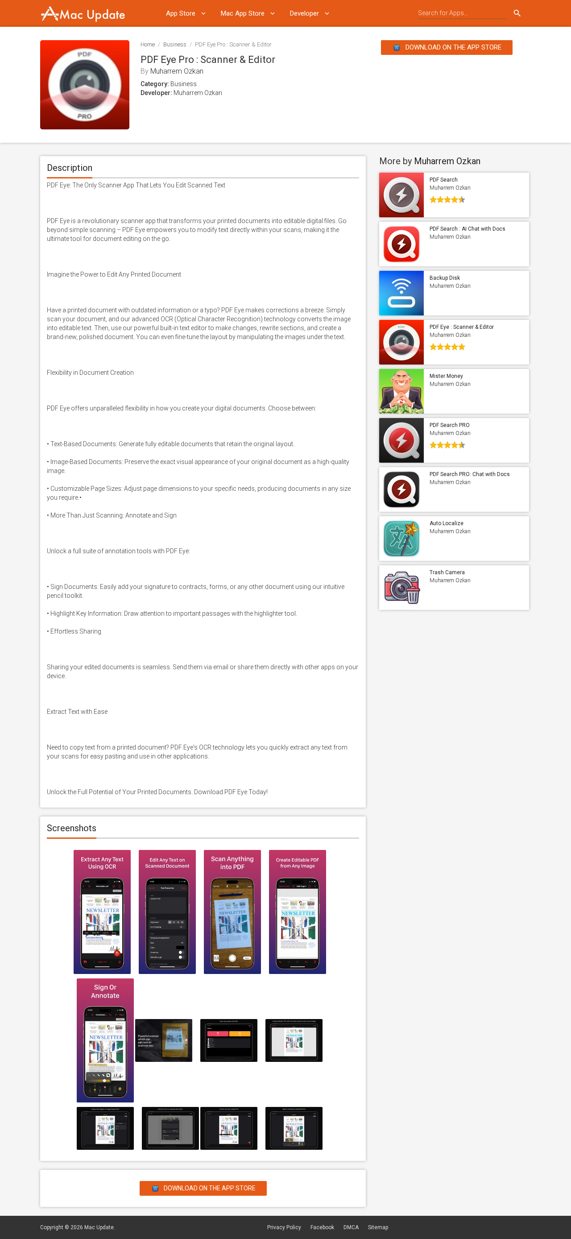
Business (174, 44)
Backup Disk (445, 278)
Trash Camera (447, 572)
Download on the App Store (452, 47)
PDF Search (444, 180)
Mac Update (99, 1227)
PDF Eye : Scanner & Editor (462, 327)
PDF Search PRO (450, 425)
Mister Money (446, 376)
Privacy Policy (284, 1227)
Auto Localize (446, 523)
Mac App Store (243, 13)
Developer (304, 13)
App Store (180, 13)
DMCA (351, 1227)
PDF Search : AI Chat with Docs (467, 229)
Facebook (322, 1227)
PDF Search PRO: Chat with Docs (470, 474)
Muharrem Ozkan (176, 71)
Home (148, 44)
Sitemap (378, 1227)
